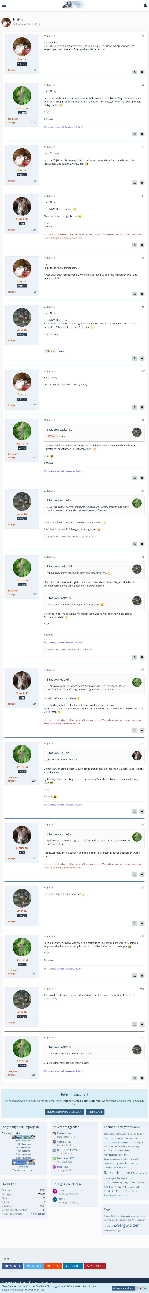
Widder (126, 1187)
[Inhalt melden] (134, 72)
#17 (142, 1037)
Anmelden (95, 1111)
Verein (132, 1182)
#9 (142, 490)
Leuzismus (131, 1163)
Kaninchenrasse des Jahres (115, 1159)
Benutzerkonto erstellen (64, 1111)
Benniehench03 (65, 1158)
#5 (142, 258)
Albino (111, 1134)
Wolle (110, 1226)
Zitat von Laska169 (59, 430)
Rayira (19, 24)
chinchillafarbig (117, 1138)
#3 (142, 147)
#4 (142, 195)
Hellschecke (125, 1150)
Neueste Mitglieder (66, 1127)
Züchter (124, 1195)
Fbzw (128, 1146)
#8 (142, 420)
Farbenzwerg (109, 1146)
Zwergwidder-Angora (112, 1230)
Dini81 (62, 1190)
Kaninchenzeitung (111, 1163)
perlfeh (115, 1220)
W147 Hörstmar (138, 1220)
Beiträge (11, 70)
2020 (106, 1134)
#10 (142, 557)
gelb (141, 1146)
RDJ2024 (139, 1173)
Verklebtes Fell (141, 1182)
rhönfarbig (108, 1178)
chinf (126, 1138)
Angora (118, 1134)
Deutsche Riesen (129, 1142)
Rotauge (122, 1178)
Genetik (107, 1150)
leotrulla (75, 649)
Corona (133, 1138)
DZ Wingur (115, 1216)
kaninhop (107, 1220)
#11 (142, 670)
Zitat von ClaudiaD (59, 753)
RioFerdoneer (37, 1213)
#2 (142, 84)
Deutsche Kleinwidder (113, 1142)
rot (114, 1178)
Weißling (118, 1187)
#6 (142, 306)
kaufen (121, 1163)
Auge (123, 1134)
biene (62, 1198)
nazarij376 (63, 1166)
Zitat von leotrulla (59, 500)
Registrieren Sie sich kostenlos (82, 1100)
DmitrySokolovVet (67, 1150)
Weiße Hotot (109, 1187)
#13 (142, 824)
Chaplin (107, 1138)
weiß (106, 1226)
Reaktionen (12, 118)
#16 (142, 988)
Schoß (130, 1178)
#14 (142, 887)
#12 (142, 743)
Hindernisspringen (127, 1216)
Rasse (124, 1167)
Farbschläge (120, 1146)
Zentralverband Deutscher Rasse (117, 1191)
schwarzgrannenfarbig (113, 1182)
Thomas (51, 351)
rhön (145, 1173)
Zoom (134, 1191)
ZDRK (137, 1186)
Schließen (141, 1288)
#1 (142, 36)
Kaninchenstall (132, 1159)
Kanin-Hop (140, 1216)
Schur (128, 1220)
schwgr (126, 1182)
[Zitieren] (142, 72)
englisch (140, 1142)
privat (119, 1167)
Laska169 (75, 536)
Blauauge (136, 1133)
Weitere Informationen (123, 1288)
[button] (4, 5)
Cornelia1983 (64, 1141)
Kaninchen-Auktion (115, 1154)
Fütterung (135, 1146)
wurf (131, 1187)
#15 (142, 936)
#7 (142, 371)
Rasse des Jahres (119, 1172)
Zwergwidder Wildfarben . (88, 49)
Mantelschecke (110, 1167)
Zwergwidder (112, 1195)
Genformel (115, 1150)
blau (128, 1134)
